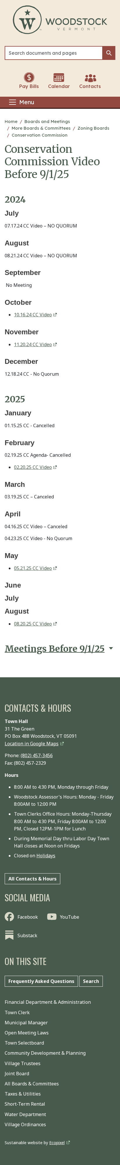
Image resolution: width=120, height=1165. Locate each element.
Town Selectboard (24, 1043)
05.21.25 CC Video (33, 568)
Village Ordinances (25, 1124)
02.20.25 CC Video (33, 467)
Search (91, 981)
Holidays (45, 855)
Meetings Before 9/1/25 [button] (55, 648)
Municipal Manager (26, 1022)
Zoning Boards (93, 128)
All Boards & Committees (32, 1083)
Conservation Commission (40, 135)
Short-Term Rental (25, 1104)
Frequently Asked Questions (41, 981)
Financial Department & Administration (48, 1002)
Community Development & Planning (45, 1053)
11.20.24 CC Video (33, 344)
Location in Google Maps (32, 743)
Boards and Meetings (47, 121)
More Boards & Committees (41, 128)
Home (11, 121)
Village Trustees (22, 1063)
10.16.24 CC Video (33, 314)
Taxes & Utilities (23, 1094)
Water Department (25, 1114)
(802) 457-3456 (37, 755)
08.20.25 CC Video (33, 624)
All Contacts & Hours (32, 879)
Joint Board (17, 1073)
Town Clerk (17, 1012)
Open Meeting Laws (27, 1033)
